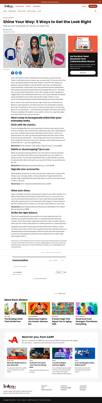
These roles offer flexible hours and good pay (39, 371)
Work (31, 360)
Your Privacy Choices (45, 400)
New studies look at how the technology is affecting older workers (82, 369)
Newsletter (36, 6)
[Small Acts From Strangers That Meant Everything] (87, 308)
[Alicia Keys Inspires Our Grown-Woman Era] (39, 308)
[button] (95, 11)
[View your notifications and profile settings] (65, 272)
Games (54, 360)
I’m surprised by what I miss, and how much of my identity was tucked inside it (17, 369)
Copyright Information (9, 400)
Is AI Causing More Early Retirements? (84, 364)
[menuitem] (5, 11)
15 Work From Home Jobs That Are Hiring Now (38, 365)
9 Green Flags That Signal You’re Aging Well (61, 321)
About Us (44, 386)
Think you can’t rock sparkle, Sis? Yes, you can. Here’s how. (26, 26)
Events (28, 6)
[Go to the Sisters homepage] (7, 6)
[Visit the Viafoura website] (62, 293)
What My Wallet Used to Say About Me (16, 364)
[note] (34, 69)
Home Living (10, 360)
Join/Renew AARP (66, 387)
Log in (50, 260)
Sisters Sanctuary (46, 389)
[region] (39, 277)
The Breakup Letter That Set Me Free (13, 320)
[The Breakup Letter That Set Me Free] (15, 308)
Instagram (83, 389)
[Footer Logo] (19, 386)
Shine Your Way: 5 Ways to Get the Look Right (47, 21)
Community (20, 6)
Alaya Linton (8, 29)
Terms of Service (22, 400)
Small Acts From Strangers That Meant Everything (86, 321)
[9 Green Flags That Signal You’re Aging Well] (63, 308)
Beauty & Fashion (8, 17)
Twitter (16, 73)
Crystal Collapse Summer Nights (59, 364)
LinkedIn (20, 73)
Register (55, 260)
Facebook (12, 73)
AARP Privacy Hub (33, 400)
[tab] (17, 272)
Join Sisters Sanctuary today (49, 2)
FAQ (42, 387)
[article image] (83, 52)
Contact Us (64, 386)
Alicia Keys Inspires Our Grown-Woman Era (38, 321)
